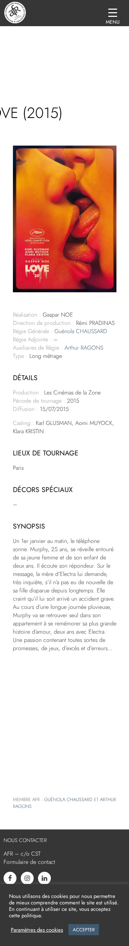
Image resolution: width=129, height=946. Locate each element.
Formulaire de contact (29, 862)
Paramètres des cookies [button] (37, 930)
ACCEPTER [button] (84, 929)
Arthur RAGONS (83, 348)
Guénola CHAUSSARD (80, 331)
